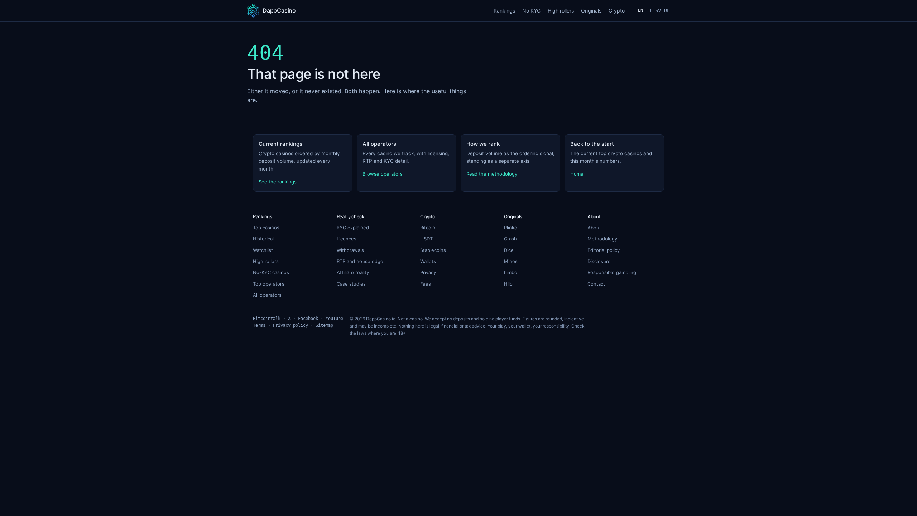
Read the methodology (491, 174)
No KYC (531, 11)
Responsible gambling (611, 272)
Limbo (510, 272)
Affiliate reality (353, 272)
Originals (591, 11)
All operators (267, 295)
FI (649, 10)
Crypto (617, 11)
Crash (510, 239)
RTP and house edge (360, 261)
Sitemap (324, 325)
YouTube (334, 318)
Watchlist (263, 250)
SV (658, 10)
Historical (263, 239)
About (594, 227)
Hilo (508, 284)
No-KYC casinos (271, 272)
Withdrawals (350, 250)
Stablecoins (433, 250)
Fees (425, 284)
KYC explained (353, 227)
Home (577, 174)
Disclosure (599, 261)
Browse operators (383, 174)
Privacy (428, 272)
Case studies (351, 284)
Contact (596, 284)
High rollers (561, 11)
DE (667, 10)
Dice (509, 250)
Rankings (504, 11)
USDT (426, 239)
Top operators (268, 284)
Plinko (510, 227)
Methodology (602, 239)
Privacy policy (290, 325)
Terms (259, 325)
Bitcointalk (266, 318)
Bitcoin (427, 227)
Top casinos (266, 227)
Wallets (428, 261)
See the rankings (278, 182)
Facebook (308, 318)
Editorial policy (603, 250)
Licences (346, 239)
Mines (511, 261)
